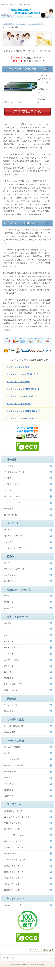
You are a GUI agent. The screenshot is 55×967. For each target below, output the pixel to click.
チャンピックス (10, 705)
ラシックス (8, 542)
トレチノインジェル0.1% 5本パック (23, 374)
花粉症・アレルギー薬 (13, 765)
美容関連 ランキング (12, 853)
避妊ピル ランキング (12, 841)
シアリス (7, 490)
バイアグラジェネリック (14, 472)
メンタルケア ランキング (14, 860)
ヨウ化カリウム (10, 784)
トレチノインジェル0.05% (18, 381)
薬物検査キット (10, 790)
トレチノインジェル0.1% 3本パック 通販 (15, 4)
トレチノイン (21, 24)
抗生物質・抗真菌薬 (12, 747)
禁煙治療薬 (8, 711)
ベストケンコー (8, 24)
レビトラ (7, 478)
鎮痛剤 (7, 777)
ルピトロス (8, 641)
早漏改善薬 (8, 508)
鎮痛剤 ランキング (11, 890)
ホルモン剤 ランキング (13, 847)
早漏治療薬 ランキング (13, 823)
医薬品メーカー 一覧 (12, 905)
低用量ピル (8, 602)
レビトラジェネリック (13, 484)
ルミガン (7, 623)
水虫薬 (7, 753)
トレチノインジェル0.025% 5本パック (24, 418)
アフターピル (9, 596)
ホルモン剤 (8, 608)
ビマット (7, 635)
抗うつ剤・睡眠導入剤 (13, 726)
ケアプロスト (9, 629)
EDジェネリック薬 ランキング (17, 817)
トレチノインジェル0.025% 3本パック (24, 411)
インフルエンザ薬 (11, 759)
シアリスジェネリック (13, 496)
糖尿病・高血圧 (10, 771)
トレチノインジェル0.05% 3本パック (23, 389)
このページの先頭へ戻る (43, 950)
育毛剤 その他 (10, 581)
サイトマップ (8, 958)
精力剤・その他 (10, 515)
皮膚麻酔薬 (8, 678)
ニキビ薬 (7, 672)
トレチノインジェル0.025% (19, 403)
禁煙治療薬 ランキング (13, 872)
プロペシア (8, 563)
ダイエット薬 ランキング (14, 835)
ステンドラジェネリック (14, 502)
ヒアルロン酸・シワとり (14, 684)
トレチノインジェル (35, 24)
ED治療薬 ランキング (13, 811)
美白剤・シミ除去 (11, 660)
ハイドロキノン (10, 647)
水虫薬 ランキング (11, 884)
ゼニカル (7, 530)
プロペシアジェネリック (14, 569)
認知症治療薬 (9, 732)
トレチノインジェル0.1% (18, 367)
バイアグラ (8, 466)
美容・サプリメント (12, 690)
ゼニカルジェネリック (13, 536)
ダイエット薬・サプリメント (16, 548)
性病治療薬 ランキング (13, 878)
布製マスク (8, 796)
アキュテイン (9, 666)
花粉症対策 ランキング (13, 866)
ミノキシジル (9, 575)
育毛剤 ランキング (11, 829)
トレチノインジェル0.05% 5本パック (23, 396)
